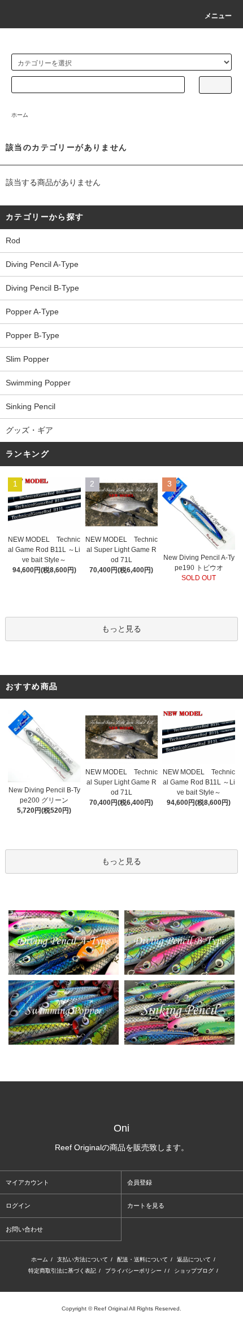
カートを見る (145, 1205)
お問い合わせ (24, 1229)
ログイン (18, 1205)
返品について (194, 1259)
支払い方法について (82, 1259)
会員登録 (139, 1182)
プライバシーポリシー (133, 1271)
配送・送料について (142, 1259)
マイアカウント (27, 1182)
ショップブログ (194, 1271)
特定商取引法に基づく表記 (62, 1271)
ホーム (19, 115)
